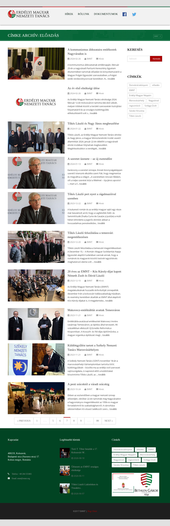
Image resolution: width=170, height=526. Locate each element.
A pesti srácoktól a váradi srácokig (88, 384)
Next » (109, 421)
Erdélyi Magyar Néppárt (140, 95)
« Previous (24, 421)
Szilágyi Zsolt (151, 105)
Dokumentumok (106, 14)
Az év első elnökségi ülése (84, 88)
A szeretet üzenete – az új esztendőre (90, 158)
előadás (156, 85)
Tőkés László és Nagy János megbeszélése (93, 123)
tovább (111, 78)
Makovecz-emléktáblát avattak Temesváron (94, 310)
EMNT (156, 36)
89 (97, 421)
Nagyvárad (154, 100)
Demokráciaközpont (138, 85)
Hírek (69, 14)
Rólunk (83, 14)
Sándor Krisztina (136, 110)
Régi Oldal (92, 511)
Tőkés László (135, 116)
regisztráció (134, 105)
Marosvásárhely (136, 100)
